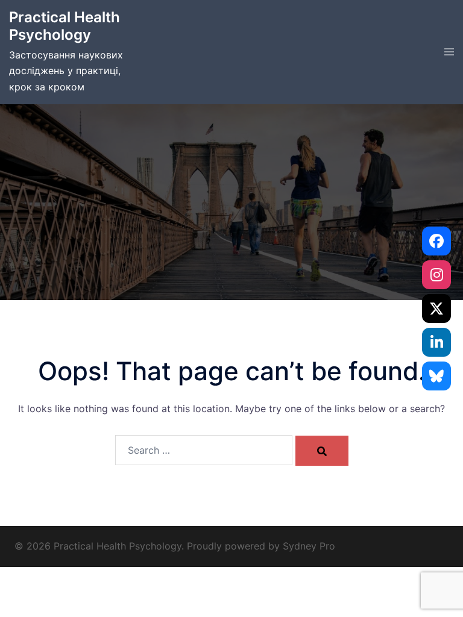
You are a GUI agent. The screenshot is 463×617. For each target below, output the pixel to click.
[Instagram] (436, 274)
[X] (436, 308)
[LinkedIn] (436, 342)
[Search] (321, 451)
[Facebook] (436, 241)
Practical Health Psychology (64, 25)
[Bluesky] (436, 376)
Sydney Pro (309, 546)
